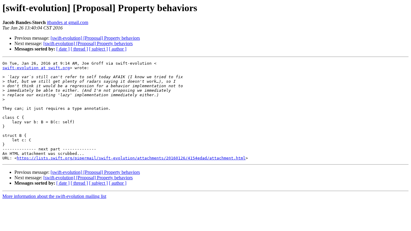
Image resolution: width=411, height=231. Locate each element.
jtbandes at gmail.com (67, 22)
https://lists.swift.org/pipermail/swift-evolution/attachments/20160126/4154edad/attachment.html (131, 158)
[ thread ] (79, 48)
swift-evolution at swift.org (36, 68)
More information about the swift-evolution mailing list (54, 196)
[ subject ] (98, 48)
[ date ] (63, 48)
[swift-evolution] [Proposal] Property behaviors (95, 38)
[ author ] (117, 48)
